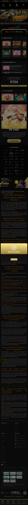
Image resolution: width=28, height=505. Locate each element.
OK (14, 259)
